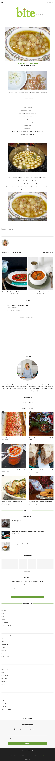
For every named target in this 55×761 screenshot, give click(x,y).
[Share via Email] (35, 234)
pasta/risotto (4, 678)
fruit (2, 653)
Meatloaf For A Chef (6, 437)
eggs (3, 641)
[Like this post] (29, 234)
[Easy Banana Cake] (6, 523)
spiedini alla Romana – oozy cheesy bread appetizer (12, 502)
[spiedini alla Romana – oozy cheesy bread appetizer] (14, 488)
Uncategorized (5, 703)
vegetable (11, 229)
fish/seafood (4, 650)
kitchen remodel (5, 669)
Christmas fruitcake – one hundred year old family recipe (41, 438)
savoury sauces (5, 697)
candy (3, 616)
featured (3, 647)
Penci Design (43, 755)
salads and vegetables (33, 63)
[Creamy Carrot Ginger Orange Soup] (40, 273)
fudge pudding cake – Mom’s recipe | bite (17, 305)
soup (3, 700)
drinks (3, 638)
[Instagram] (49, 2)
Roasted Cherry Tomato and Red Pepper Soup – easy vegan (28, 531)
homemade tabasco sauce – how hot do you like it (13, 469)
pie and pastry (5, 681)
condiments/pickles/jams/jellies (8, 625)
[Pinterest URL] (5, 564)
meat (3, 672)
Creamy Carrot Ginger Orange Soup (40, 291)
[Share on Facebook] (31, 234)
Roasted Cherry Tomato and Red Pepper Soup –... (14, 291)
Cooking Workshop (6, 632)
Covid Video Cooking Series (8, 635)
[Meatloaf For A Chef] (14, 424)
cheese (3, 619)
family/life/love (5, 644)
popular (3, 684)
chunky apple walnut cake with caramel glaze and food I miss (41, 470)
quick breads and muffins (7, 690)
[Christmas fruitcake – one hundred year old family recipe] (41, 424)
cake (3, 613)
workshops (4, 706)
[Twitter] (47, 2)
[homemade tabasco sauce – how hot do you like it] (14, 456)
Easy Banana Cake (16, 520)
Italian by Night (5, 663)
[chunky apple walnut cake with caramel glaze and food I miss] (41, 456)
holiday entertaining (6, 656)
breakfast (4, 610)
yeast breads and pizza (7, 709)
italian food (25, 63)
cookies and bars (5, 628)
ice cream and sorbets (6, 659)
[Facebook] (22, 402)
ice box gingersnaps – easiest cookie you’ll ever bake (40, 502)
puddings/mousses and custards (9, 687)
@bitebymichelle (27, 571)
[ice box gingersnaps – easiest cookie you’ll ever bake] (41, 488)
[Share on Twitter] (32, 234)
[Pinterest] (50, 2)
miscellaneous (5, 675)
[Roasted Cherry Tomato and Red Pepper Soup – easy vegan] (14, 273)
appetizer (19, 63)
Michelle (26, 68)
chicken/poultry (5, 622)
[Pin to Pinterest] (34, 234)
